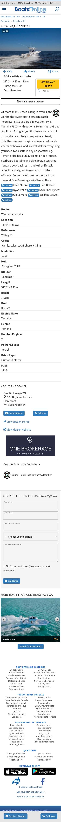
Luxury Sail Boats (44, 708)
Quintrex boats (16, 733)
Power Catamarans (44, 700)
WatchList (42, 2)
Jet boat (17, 708)
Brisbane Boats (16, 672)
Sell (9, 2)
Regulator (5, 21)
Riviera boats (16, 725)
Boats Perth (16, 683)
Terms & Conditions (43, 756)
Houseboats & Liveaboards (44, 712)
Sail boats (16, 716)
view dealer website (18, 429)
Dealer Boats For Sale (44, 675)
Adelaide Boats (16, 686)
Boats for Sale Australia (30, 786)
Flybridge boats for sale (44, 716)
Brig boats (44, 733)
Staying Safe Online (16, 753)
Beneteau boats (16, 727)
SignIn (55, 2)
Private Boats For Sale (44, 672)
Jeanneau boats (16, 736)
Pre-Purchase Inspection (32, 101)
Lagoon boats (44, 730)
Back (9, 71)
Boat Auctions (44, 678)
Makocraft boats (17, 738)
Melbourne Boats (16, 680)
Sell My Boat (44, 683)
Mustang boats (16, 744)
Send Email (12, 580)
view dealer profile (17, 422)
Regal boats (16, 741)
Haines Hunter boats (44, 741)
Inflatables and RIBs (16, 705)
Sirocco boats (44, 727)
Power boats (44, 697)
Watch (31, 71)
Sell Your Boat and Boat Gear (30, 791)
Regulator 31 (19, 21)
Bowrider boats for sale (16, 700)
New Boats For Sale (10, 16)
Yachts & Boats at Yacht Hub (30, 796)
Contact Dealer (17, 816)
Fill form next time (27, 568)
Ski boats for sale (16, 714)
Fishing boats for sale (16, 703)
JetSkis (16, 711)
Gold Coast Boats (16, 675)
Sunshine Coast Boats (16, 678)
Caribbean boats (44, 736)
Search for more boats (31, 646)
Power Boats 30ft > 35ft (33, 16)
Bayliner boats (44, 738)
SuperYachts (44, 703)
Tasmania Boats (16, 689)
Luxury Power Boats (44, 705)
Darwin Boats (44, 669)
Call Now (50, 816)
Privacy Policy (44, 759)
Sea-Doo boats (44, 725)
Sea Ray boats (17, 730)
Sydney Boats (16, 669)
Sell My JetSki (44, 686)
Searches (26, 2)
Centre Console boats (16, 697)
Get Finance (48, 84)
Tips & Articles (44, 753)
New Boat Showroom (44, 680)
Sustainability (15, 759)
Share (54, 71)
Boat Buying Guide (16, 756)
